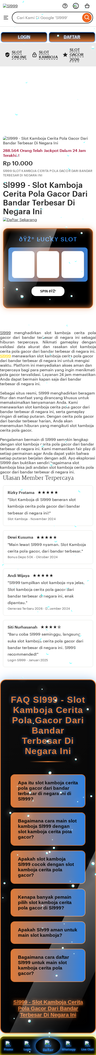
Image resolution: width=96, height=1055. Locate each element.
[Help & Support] (65, 6)
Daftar (48, 1050)
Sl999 (5, 332)
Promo (8, 1049)
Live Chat (87, 1049)
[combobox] (46, 17)
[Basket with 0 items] (87, 6)
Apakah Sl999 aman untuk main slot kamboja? (47, 932)
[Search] (87, 17)
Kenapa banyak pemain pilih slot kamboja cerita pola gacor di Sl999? (45, 902)
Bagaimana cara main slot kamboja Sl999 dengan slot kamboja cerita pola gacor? (47, 829)
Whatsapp (69, 1049)
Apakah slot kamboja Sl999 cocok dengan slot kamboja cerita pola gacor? (46, 867)
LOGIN (24, 37)
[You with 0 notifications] (76, 6)
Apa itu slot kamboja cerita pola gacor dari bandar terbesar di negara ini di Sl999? (48, 790)
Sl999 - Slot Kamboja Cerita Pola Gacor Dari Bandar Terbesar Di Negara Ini (48, 1008)
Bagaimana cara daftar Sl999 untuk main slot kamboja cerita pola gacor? (43, 965)
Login (27, 1049)
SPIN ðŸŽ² (48, 291)
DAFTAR (72, 37)
